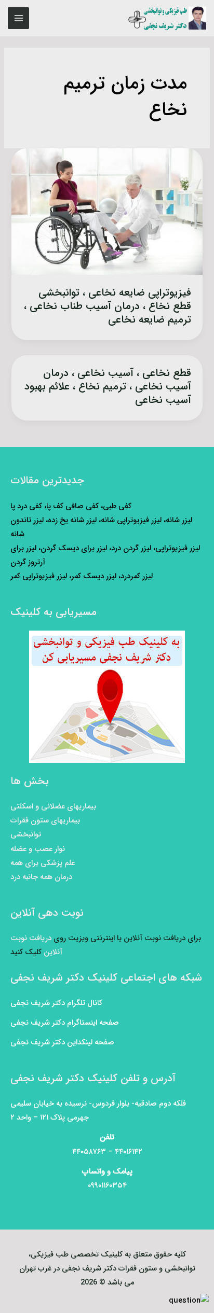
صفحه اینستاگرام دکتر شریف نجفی (64, 1023)
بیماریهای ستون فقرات (45, 821)
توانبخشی (25, 835)
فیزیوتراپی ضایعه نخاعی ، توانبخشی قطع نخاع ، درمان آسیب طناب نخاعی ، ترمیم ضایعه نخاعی (107, 306)
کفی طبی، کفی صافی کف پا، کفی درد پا (70, 506)
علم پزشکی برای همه (42, 863)
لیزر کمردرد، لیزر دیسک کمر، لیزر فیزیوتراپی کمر (81, 576)
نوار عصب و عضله (37, 849)
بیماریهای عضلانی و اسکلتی (53, 807)
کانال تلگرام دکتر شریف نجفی (56, 1003)
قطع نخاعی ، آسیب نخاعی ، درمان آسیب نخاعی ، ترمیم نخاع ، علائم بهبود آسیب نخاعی (107, 386)
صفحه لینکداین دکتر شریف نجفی (62, 1043)
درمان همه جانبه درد (41, 877)
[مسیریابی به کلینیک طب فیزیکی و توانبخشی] (107, 697)
